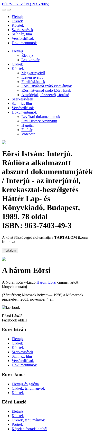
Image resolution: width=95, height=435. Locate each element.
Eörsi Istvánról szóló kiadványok (46, 86)
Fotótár (26, 130)
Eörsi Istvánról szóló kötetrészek (46, 90)
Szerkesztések (22, 30)
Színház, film (22, 34)
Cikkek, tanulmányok (28, 388)
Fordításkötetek (33, 82)
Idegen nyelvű (32, 77)
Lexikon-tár (30, 60)
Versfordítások (23, 38)
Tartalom (10, 250)
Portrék (17, 424)
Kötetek (18, 25)
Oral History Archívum (39, 121)
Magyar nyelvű (33, 73)
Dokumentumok (24, 43)
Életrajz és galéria (25, 384)
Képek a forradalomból (29, 429)
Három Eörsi (46, 282)
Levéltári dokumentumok (40, 117)
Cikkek (17, 21)
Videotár (28, 134)
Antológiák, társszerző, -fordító (45, 95)
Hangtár (27, 125)
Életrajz (17, 17)
